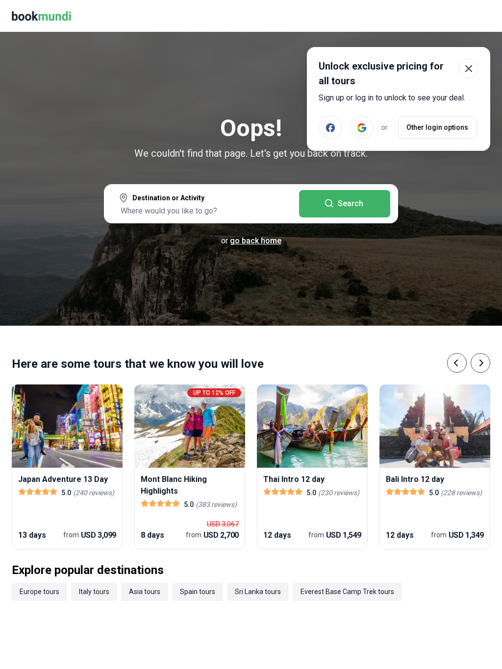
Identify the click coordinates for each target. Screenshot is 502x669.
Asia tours (144, 592)
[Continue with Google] (362, 127)
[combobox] (201, 204)
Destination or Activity (168, 198)
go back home (255, 240)
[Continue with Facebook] (330, 127)
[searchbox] (201, 210)
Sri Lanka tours (258, 592)
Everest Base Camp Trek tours (347, 592)
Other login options (437, 127)
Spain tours (197, 592)
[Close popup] (468, 68)
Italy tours (94, 592)
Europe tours (39, 592)
